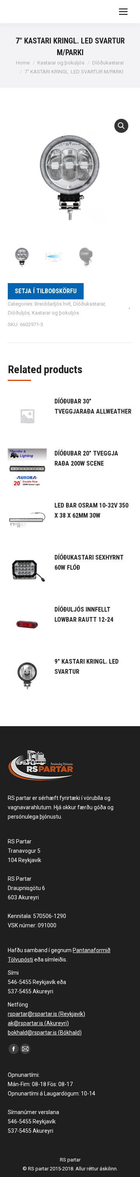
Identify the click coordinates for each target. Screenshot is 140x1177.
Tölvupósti (20, 959)
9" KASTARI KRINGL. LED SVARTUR (86, 666)
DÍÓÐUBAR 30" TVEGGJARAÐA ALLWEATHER (92, 406)
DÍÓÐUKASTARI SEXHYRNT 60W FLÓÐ (89, 562)
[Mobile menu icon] (123, 11)
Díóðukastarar (89, 304)
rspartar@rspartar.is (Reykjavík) (46, 1014)
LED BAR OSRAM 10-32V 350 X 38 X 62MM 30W (91, 510)
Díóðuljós (19, 313)
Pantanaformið (91, 950)
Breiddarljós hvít (53, 304)
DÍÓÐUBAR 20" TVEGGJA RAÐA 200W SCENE (86, 458)
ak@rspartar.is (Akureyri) (38, 1023)
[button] (121, 126)
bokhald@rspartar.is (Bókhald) (45, 1032)
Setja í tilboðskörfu (46, 291)
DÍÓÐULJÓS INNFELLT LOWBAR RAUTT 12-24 (83, 614)
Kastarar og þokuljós (55, 313)
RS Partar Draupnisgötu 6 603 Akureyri (26, 888)
